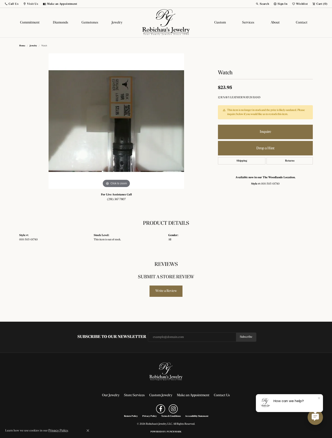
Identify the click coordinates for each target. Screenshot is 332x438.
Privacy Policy (149, 416)
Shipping (241, 160)
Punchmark (174, 432)
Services (248, 22)
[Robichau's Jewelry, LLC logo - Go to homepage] (166, 22)
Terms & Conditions (171, 416)
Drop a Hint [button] (265, 148)
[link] (60, 4)
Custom (220, 22)
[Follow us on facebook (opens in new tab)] (160, 408)
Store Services (134, 395)
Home (22, 46)
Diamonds (60, 22)
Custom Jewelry (160, 395)
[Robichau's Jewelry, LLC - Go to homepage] (166, 372)
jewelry (33, 46)
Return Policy (131, 416)
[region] (116, 121)
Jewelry (117, 22)
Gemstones (90, 22)
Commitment (30, 22)
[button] (12, 4)
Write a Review (166, 291)
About (275, 22)
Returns (290, 160)
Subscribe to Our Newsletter (111, 337)
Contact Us (222, 395)
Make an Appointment (193, 395)
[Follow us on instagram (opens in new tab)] (173, 408)
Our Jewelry (110, 395)
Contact (301, 22)
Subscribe (246, 336)
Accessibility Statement (196, 416)
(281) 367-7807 (116, 199)
